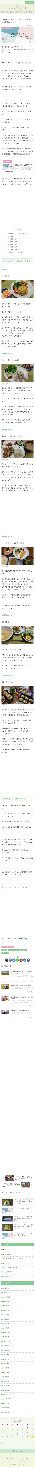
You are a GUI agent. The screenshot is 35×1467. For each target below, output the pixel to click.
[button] (28, 960)
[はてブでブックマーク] (14, 960)
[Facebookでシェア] (10, 960)
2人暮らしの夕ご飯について (16, 252)
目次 (15, 230)
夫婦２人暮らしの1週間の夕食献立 (18, 233)
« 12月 (2, 1443)
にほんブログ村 (6, 941)
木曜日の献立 (13, 244)
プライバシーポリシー (25, 1461)
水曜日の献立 (13, 241)
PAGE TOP (18, 1451)
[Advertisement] (17, 206)
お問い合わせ (26, 1458)
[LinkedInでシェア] (24, 960)
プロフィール (9, 1458)
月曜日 (12, 236)
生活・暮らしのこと (8, 947)
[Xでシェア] (6, 960)
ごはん (5, 950)
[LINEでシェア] (17, 960)
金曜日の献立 (13, 247)
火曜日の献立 (13, 239)
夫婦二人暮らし (23, 950)
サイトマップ (9, 1461)
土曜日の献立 (13, 249)
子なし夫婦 (6, 953)
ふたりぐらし (12, 950)
